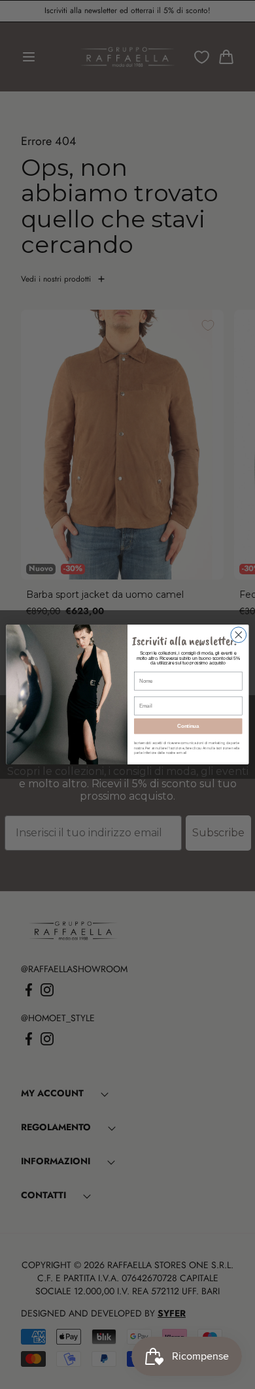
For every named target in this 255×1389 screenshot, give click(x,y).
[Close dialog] (238, 635)
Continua (188, 725)
